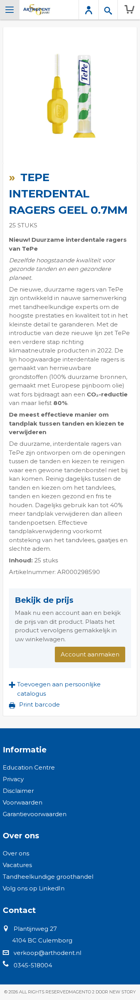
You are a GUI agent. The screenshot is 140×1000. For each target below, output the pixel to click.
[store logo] (36, 9)
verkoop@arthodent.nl (47, 952)
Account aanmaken (90, 654)
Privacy (13, 779)
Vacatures (17, 865)
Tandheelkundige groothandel (48, 876)
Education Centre (29, 767)
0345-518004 (33, 965)
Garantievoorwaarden (34, 814)
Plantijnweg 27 (35, 928)
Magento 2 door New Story (102, 992)
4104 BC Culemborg (42, 940)
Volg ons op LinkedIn (34, 888)
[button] (70, 689)
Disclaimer (18, 790)
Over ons (16, 853)
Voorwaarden (22, 802)
